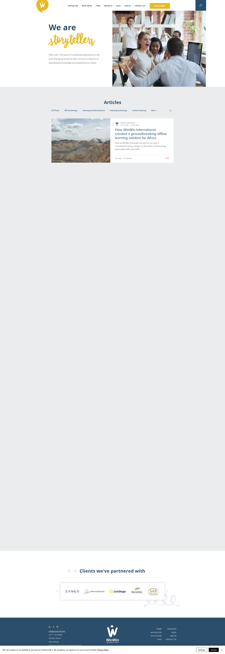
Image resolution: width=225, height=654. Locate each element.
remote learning (139, 110)
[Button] (56, 638)
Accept (214, 650)
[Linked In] (49, 627)
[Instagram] (57, 627)
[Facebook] (53, 627)
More (153, 110)
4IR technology (70, 110)
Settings (201, 650)
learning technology (118, 110)
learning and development (94, 110)
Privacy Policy (103, 650)
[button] (170, 110)
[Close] (221, 650)
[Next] (167, 591)
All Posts (55, 110)
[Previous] (57, 591)
